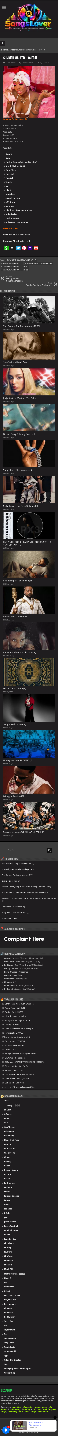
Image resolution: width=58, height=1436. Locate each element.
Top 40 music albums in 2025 (22, 1087)
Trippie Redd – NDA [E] (14, 724)
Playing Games (12, 218)
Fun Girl (9, 178)
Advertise (24, 1432)
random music (40, 1407)
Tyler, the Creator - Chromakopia (19, 1029)
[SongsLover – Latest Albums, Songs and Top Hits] (29, 17)
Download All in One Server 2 (16, 241)
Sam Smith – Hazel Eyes (15, 362)
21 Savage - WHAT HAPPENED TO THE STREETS (24, 1062)
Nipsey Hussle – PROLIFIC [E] (17, 760)
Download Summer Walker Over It (21, 260)
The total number (13, 43)
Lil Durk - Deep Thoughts (15, 1016)
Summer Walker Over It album (39, 263)
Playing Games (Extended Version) (21, 162)
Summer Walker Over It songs (15, 270)
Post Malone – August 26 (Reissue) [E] (18, 863)
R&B (34, 1409)
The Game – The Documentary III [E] (21, 326)
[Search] (49, 850)
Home (5, 50)
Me (7, 186)
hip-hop (26, 1409)
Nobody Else (11, 214)
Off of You (10, 202)
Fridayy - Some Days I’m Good (17, 1020)
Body (8, 158)
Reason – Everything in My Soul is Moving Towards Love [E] (27, 887)
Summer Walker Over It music (15, 267)
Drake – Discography (11, 881)
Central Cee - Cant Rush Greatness (19, 1004)
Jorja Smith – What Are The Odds (19, 398)
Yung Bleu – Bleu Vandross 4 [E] (19, 470)
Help (10, 1429)
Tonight (9, 182)
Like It (8, 190)
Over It (9, 154)
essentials (16, 1407)
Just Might (10, 194)
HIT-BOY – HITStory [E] (14, 688)
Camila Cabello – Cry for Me (38, 284)
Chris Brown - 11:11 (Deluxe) (17, 1079)
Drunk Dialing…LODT (15, 166)
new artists (43, 1411)
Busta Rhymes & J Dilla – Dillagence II (18, 869)
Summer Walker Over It (12, 263)
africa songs (30, 1411)
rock (45, 1409)
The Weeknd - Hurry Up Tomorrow (20, 1074)
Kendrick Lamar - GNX (14, 1070)
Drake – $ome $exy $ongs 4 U (17, 1037)
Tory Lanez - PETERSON (15, 1041)
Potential (10, 174)
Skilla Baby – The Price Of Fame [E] (20, 506)
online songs (15, 1409)
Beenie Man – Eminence (15, 616)
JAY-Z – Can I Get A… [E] (12, 918)
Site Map (34, 1432)
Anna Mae (10, 206)
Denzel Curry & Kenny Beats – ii (19, 434)
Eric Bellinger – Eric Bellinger (17, 580)
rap (39, 1409)
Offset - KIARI (10, 1049)
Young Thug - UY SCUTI (15, 1008)
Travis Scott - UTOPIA (14, 1033)
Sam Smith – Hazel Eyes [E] (13, 907)
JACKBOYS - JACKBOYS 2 (15, 1045)
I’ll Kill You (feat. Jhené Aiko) (19, 210)
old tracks (27, 1407)
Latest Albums (16, 50)
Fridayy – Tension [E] (13, 796)
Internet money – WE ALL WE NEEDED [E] (23, 832)
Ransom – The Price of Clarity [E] (19, 652)
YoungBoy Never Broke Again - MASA (20, 1054)
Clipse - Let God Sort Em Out (17, 1066)
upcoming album (15, 1411)
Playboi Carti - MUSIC (14, 1012)
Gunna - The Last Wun (14, 1083)
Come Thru (11, 170)
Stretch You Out (13, 198)
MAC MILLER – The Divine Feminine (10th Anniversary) (25, 892)
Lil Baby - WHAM (12, 1024)
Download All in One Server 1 (16, 235)
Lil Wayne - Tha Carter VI (15, 1058)
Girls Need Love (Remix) (17, 222)
